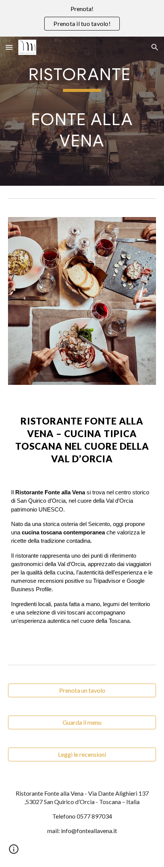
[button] (9, 47)
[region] (82, 18)
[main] (82, 111)
